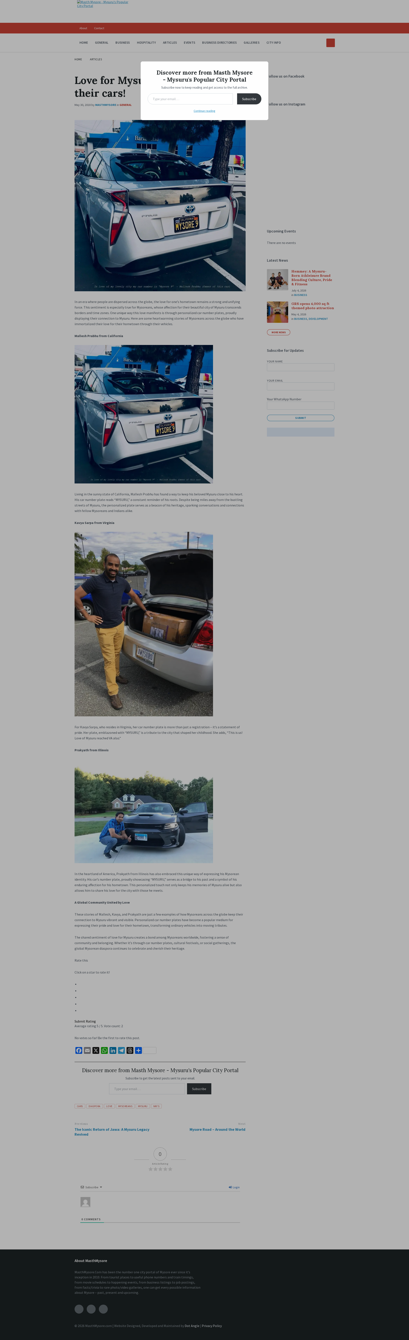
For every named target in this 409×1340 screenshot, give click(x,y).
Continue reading (204, 111)
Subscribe (249, 99)
